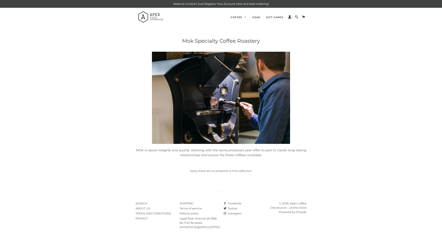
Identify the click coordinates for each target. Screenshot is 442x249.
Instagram (234, 213)
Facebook (234, 203)
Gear (256, 17)
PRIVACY (142, 218)
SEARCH (141, 203)
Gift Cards (275, 17)
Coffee (237, 17)
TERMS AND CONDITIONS (153, 213)
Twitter (232, 208)
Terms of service (191, 208)
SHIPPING (186, 203)
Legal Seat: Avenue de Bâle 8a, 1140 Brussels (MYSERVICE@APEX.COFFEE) (200, 223)
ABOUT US (143, 208)
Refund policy (189, 213)
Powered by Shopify (292, 212)
